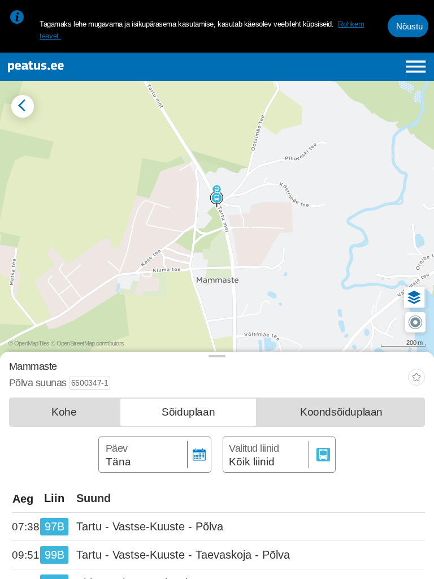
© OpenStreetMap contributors (87, 343)
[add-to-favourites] (416, 378)
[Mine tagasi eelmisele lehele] (22, 106)
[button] (414, 297)
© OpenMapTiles (28, 343)
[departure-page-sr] (26, 527)
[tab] (64, 412)
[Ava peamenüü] (416, 66)
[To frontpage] (82, 66)
